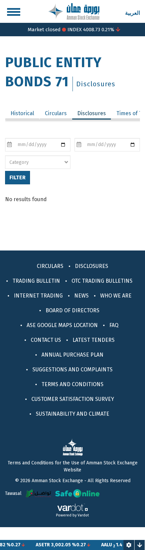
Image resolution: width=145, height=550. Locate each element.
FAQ (113, 325)
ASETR (39, 545)
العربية (132, 13)
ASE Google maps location (62, 325)
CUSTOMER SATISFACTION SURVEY (72, 399)
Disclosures (94, 113)
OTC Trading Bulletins (102, 281)
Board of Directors (72, 310)
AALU (102, 545)
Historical (22, 113)
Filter (17, 177)
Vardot (83, 515)
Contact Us (46, 340)
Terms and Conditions (72, 384)
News (81, 295)
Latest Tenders (93, 340)
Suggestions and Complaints (72, 369)
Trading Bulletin (36, 281)
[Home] (73, 11)
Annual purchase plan (72, 355)
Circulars (56, 113)
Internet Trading (38, 295)
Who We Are (116, 295)
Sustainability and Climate (72, 414)
